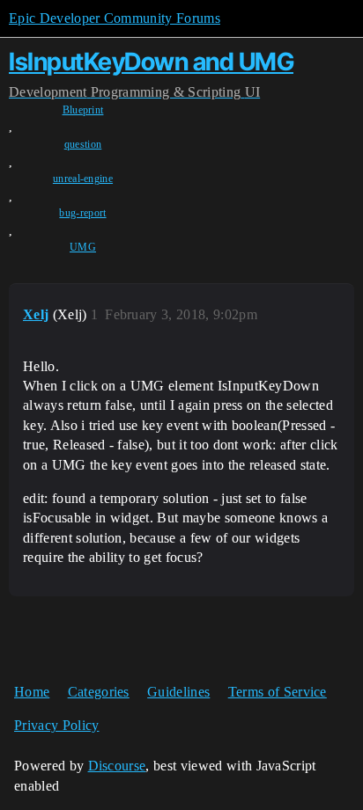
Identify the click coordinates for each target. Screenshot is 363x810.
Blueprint (83, 110)
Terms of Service (277, 691)
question (83, 144)
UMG (83, 247)
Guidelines (178, 691)
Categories (99, 691)
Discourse (117, 765)
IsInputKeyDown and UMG (151, 62)
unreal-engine (83, 178)
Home (31, 691)
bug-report (82, 213)
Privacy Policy (56, 725)
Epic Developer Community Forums (114, 18)
